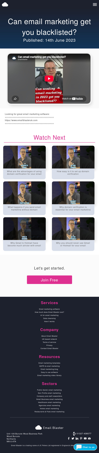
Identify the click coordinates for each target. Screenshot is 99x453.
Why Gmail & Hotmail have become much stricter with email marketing (24, 243)
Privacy (49, 345)
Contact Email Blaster (49, 348)
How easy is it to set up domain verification (73, 172)
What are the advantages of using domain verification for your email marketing (24, 172)
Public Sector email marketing (49, 390)
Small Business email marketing (49, 399)
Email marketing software (49, 309)
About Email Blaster (49, 336)
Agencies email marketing (49, 405)
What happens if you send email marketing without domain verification (24, 208)
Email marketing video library (49, 375)
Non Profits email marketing (49, 393)
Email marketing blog (49, 369)
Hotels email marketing (49, 408)
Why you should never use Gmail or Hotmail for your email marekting (73, 243)
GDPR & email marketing (49, 366)
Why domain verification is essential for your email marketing (73, 208)
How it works (49, 321)
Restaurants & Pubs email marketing (49, 411)
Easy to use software (49, 372)
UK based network (49, 339)
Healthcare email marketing (49, 402)
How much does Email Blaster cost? (49, 312)
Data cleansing (49, 318)
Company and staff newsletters (49, 396)
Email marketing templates (49, 363)
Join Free (49, 280)
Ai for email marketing (49, 315)
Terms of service (49, 342)
